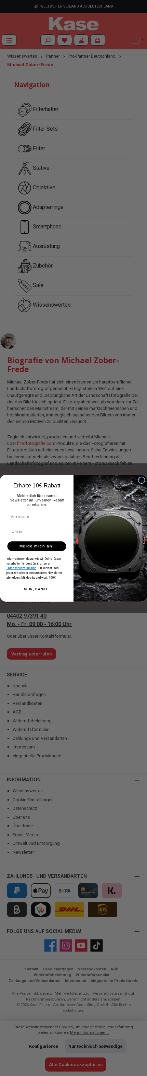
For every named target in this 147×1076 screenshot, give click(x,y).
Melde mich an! (36, 546)
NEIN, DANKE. (37, 589)
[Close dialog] (142, 480)
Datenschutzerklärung (21, 568)
